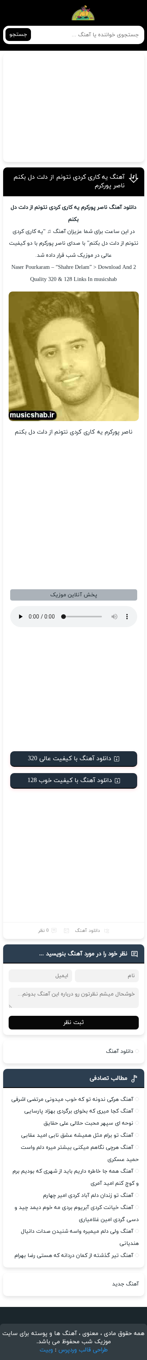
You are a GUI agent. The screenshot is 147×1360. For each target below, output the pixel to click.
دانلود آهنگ (87, 931)
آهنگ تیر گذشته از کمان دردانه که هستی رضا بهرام (74, 1255)
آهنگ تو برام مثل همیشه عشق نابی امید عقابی (77, 1135)
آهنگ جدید (125, 1284)
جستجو (18, 34)
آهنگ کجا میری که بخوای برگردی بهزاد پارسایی (78, 1111)
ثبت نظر (74, 1023)
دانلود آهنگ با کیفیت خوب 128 (69, 780)
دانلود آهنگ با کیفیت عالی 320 (69, 758)
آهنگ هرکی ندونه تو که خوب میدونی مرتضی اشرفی (72, 1099)
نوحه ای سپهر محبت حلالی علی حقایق (88, 1123)
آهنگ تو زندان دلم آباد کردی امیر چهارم (88, 1195)
